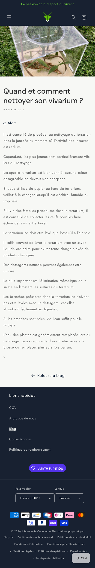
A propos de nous (22, 418)
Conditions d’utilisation (28, 544)
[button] (9, 17)
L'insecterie (29, 531)
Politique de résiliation (50, 558)
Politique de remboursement (30, 449)
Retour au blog (51, 376)
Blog (12, 428)
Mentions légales (23, 551)
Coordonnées (78, 551)
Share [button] (12, 123)
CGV (13, 407)
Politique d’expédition (51, 551)
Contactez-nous (20, 439)
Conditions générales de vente (66, 544)
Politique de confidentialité (74, 537)
